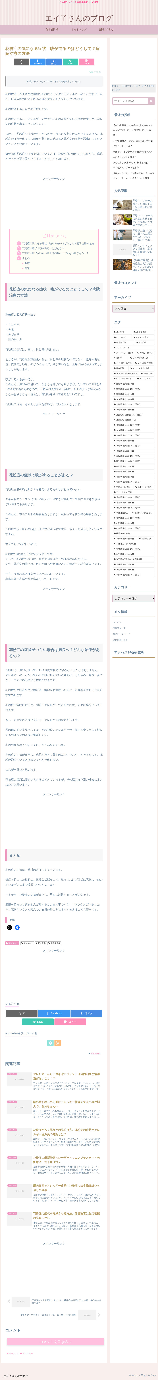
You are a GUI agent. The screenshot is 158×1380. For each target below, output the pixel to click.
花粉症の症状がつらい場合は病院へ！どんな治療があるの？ (55, 253)
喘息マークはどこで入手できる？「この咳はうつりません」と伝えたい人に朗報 (133, 175)
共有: (27, 263)
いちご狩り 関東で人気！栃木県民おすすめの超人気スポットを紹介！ (132, 165)
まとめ (26, 258)
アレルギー (13, 943)
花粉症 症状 (55, 943)
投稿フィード (119, 628)
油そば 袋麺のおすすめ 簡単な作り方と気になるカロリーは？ (133, 143)
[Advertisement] (54, 202)
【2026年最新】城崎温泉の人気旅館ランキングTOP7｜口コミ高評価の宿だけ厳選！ (132, 130)
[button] (86, 62)
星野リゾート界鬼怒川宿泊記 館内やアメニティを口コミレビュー (132, 154)
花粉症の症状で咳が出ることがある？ (43, 248)
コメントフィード (121, 634)
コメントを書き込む (55, 1342)
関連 (27, 268)
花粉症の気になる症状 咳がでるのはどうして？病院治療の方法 (58, 243)
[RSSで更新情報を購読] (57, 1043)
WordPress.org (120, 640)
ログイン (117, 622)
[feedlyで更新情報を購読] (50, 1043)
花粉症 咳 (42, 943)
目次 (50, 236)
